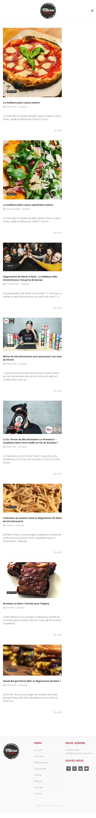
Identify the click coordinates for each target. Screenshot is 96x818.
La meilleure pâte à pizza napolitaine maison (28, 204)
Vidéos (38, 774)
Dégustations (41, 762)
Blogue (38, 781)
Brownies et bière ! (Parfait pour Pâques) (26, 603)
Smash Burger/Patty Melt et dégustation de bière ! (31, 680)
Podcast (38, 787)
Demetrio (23, 107)
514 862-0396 (72, 749)
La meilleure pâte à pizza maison (21, 102)
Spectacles (40, 768)
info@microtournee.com (79, 753)
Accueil (38, 749)
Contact (38, 793)
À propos (39, 756)
